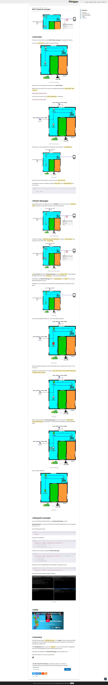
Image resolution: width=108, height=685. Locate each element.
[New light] (54, 395)
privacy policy (36, 667)
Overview (84, 12)
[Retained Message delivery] (54, 256)
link (38, 526)
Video (83, 16)
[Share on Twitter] (33, 673)
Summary (84, 17)
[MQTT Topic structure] (54, 122)
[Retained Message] (54, 221)
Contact (99, 2)
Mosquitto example (86, 15)
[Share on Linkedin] (39, 673)
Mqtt (36, 11)
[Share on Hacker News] (46, 673)
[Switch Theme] (105, 2)
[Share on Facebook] (36, 673)
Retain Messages (85, 13)
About (95, 2)
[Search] (103, 2)
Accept (72, 683)
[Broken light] (54, 341)
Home (33, 7)
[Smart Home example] (54, 63)
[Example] (54, 588)
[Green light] (54, 301)
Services (87, 2)
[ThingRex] (73, 2)
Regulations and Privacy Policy (63, 683)
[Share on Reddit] (43, 673)
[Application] (54, 162)
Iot (35, 7)
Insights (91, 2)
